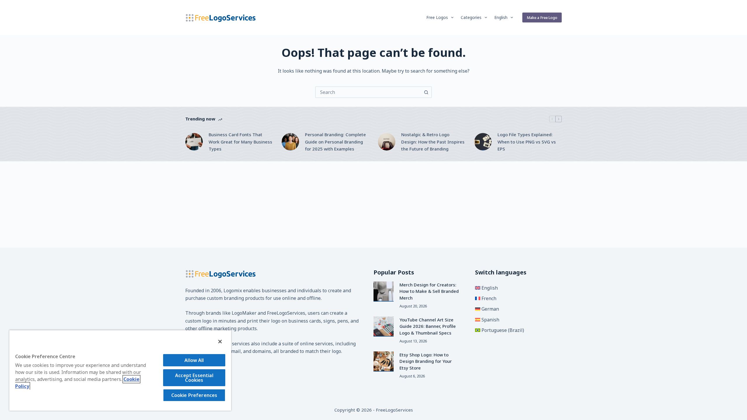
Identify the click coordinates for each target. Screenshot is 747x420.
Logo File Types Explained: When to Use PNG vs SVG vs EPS (527, 142)
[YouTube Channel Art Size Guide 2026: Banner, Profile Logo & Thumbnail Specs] (384, 326)
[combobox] (368, 92)
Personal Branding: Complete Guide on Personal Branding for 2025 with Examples (335, 142)
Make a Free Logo (542, 17)
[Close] (220, 341)
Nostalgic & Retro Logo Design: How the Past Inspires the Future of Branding (433, 142)
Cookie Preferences (194, 395)
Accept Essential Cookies (194, 377)
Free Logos (437, 17)
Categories (471, 17)
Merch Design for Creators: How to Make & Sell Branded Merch (429, 291)
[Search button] (426, 92)
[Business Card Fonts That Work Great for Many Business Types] (194, 141)
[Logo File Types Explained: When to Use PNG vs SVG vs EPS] (483, 141)
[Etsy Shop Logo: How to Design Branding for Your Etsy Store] (384, 361)
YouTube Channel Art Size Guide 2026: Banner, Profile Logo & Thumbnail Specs (427, 326)
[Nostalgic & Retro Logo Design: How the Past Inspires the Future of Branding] (386, 141)
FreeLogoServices (286, 313)
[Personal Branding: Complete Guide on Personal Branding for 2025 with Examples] (290, 141)
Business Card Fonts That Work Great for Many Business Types (240, 142)
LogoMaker (244, 313)
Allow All (194, 360)
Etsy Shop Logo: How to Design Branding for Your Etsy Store (425, 361)
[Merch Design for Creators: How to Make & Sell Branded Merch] (384, 291)
